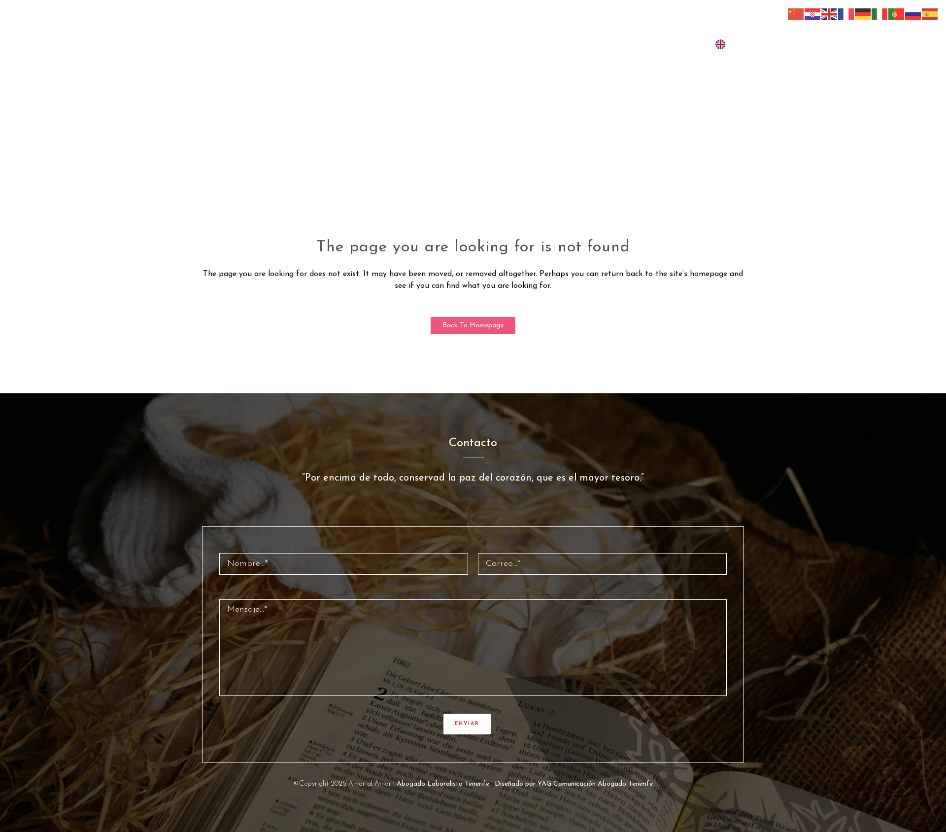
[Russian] (913, 14)
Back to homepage (473, 325)
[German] (863, 14)
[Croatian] (813, 14)
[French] (846, 14)
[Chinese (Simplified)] (796, 14)
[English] (829, 14)
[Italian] (880, 14)
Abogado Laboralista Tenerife (443, 784)
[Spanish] (930, 14)
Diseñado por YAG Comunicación (545, 784)
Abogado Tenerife (625, 784)
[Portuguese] (896, 14)
